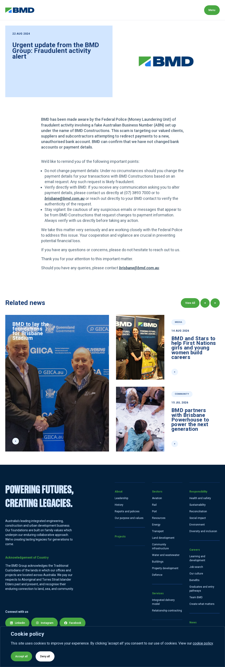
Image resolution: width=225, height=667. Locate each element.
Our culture (196, 573)
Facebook (75, 622)
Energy (156, 524)
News (193, 10)
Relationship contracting (167, 610)
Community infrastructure (160, 546)
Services (114, 10)
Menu (212, 10)
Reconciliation (198, 511)
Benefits (194, 580)
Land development (163, 537)
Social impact (197, 518)
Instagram (47, 622)
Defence (157, 574)
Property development (165, 568)
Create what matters (201, 604)
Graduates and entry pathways (201, 588)
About (44, 10)
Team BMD (196, 597)
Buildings (157, 561)
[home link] (19, 10)
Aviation (157, 498)
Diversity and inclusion (203, 531)
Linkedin (20, 622)
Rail (154, 504)
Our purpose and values (129, 518)
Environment (197, 524)
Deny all (45, 656)
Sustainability (197, 504)
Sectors (90, 10)
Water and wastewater (166, 555)
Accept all (21, 656)
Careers (171, 10)
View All (190, 303)
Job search (196, 567)
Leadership (121, 498)
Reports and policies (127, 511)
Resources (158, 518)
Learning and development (197, 558)
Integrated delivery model (163, 602)
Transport (158, 531)
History (119, 504)
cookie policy (203, 643)
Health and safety (200, 498)
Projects (66, 10)
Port (154, 511)
